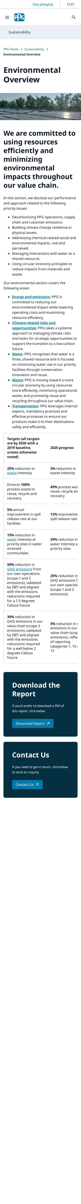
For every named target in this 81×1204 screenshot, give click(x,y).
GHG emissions (19, 569)
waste (12, 472)
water (12, 539)
